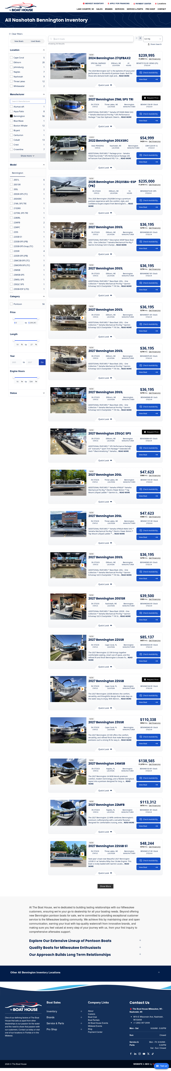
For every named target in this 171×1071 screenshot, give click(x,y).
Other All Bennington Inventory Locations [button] (35, 972)
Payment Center (143, 3)
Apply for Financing (119, 3)
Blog (90, 1028)
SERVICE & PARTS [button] (135, 9)
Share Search (156, 44)
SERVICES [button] (119, 9)
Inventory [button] (52, 1011)
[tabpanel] (28, 282)
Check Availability (150, 72)
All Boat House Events (98, 1022)
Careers (91, 1013)
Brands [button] (50, 1017)
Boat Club (92, 1016)
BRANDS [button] (109, 9)
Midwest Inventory (94, 3)
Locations (161, 3)
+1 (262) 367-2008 (141, 1022)
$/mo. (149, 59)
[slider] (14, 318)
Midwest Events (95, 1025)
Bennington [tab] (17, 173)
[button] (54, 66)
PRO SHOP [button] (150, 9)
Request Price (152, 98)
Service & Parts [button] (55, 1023)
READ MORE (124, 76)
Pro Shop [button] (52, 1029)
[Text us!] (161, 1066)
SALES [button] (99, 9)
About (90, 1010)
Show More (105, 886)
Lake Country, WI (85, 9)
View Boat (143, 79)
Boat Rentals (94, 1019)
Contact (162, 9)
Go (42, 362)
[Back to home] (20, 6)
